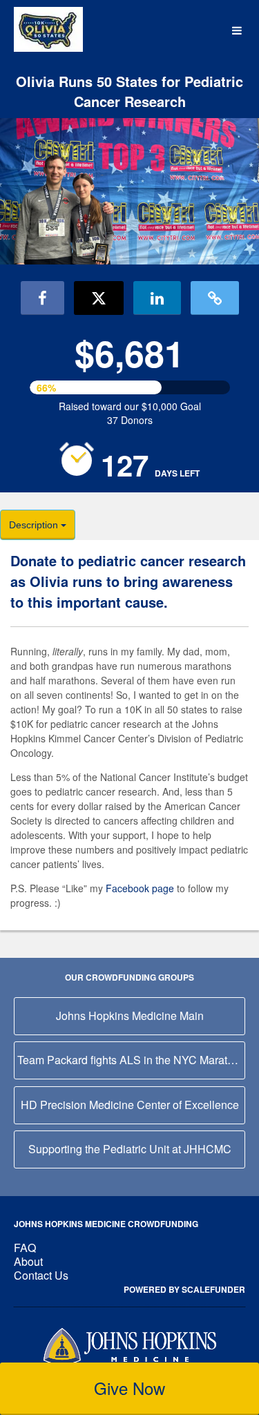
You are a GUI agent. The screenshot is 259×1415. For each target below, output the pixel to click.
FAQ (25, 1247)
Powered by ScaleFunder (184, 1289)
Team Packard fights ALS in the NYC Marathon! (131, 1060)
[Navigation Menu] (236, 30)
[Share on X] (99, 297)
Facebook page (140, 888)
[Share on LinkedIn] (157, 297)
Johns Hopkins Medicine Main (130, 1015)
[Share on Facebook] (42, 297)
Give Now (129, 1388)
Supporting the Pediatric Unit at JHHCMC (129, 1149)
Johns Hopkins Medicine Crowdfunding (106, 1223)
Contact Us (41, 1275)
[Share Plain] (215, 297)
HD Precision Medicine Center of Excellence (130, 1105)
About (28, 1261)
